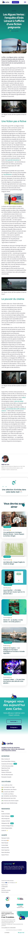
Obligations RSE (5, 823)
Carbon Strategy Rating (7, 825)
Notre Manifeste (5, 852)
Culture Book (4, 845)
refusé (24, 397)
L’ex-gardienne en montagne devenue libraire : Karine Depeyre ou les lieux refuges (13, 534)
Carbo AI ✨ (4, 830)
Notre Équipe (4, 843)
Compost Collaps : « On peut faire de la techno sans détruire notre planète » (14, 681)
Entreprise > (14, 727)
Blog (2, 811)
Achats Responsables (6, 828)
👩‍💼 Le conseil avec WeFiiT (7, 791)
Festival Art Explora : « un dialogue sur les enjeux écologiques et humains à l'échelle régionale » (14, 650)
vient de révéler (18, 401)
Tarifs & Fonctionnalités (7, 766)
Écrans (14, 10)
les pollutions (8, 174)
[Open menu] (25, 2)
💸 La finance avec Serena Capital (9, 800)
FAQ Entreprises (5, 818)
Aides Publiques (5, 816)
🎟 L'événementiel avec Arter (8, 798)
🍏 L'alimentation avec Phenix (8, 789)
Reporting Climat (5, 768)
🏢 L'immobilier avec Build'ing (9, 796)
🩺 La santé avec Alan (6, 785)
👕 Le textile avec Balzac (7, 794)
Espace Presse (5, 855)
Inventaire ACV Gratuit (7, 763)
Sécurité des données (5, 890)
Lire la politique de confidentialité (8, 927)
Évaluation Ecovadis (6, 777)
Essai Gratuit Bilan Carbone (8, 761)
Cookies (3, 888)
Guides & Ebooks (5, 813)
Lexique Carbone (5, 821)
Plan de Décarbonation (7, 774)
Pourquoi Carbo (5, 838)
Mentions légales (5, 892)
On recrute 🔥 (5, 840)
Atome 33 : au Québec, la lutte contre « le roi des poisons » (13, 620)
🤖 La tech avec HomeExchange (9, 803)
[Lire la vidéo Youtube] (14, 199)
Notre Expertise (5, 850)
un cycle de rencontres (12, 160)
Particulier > (14, 721)
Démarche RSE (5, 847)
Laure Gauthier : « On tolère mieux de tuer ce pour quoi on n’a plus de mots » (14, 591)
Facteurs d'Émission (6, 772)
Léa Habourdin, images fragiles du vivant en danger (14, 563)
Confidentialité (4, 886)
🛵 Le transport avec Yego (7, 787)
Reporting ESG (5, 770)
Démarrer (15, 2)
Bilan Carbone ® (5, 759)
